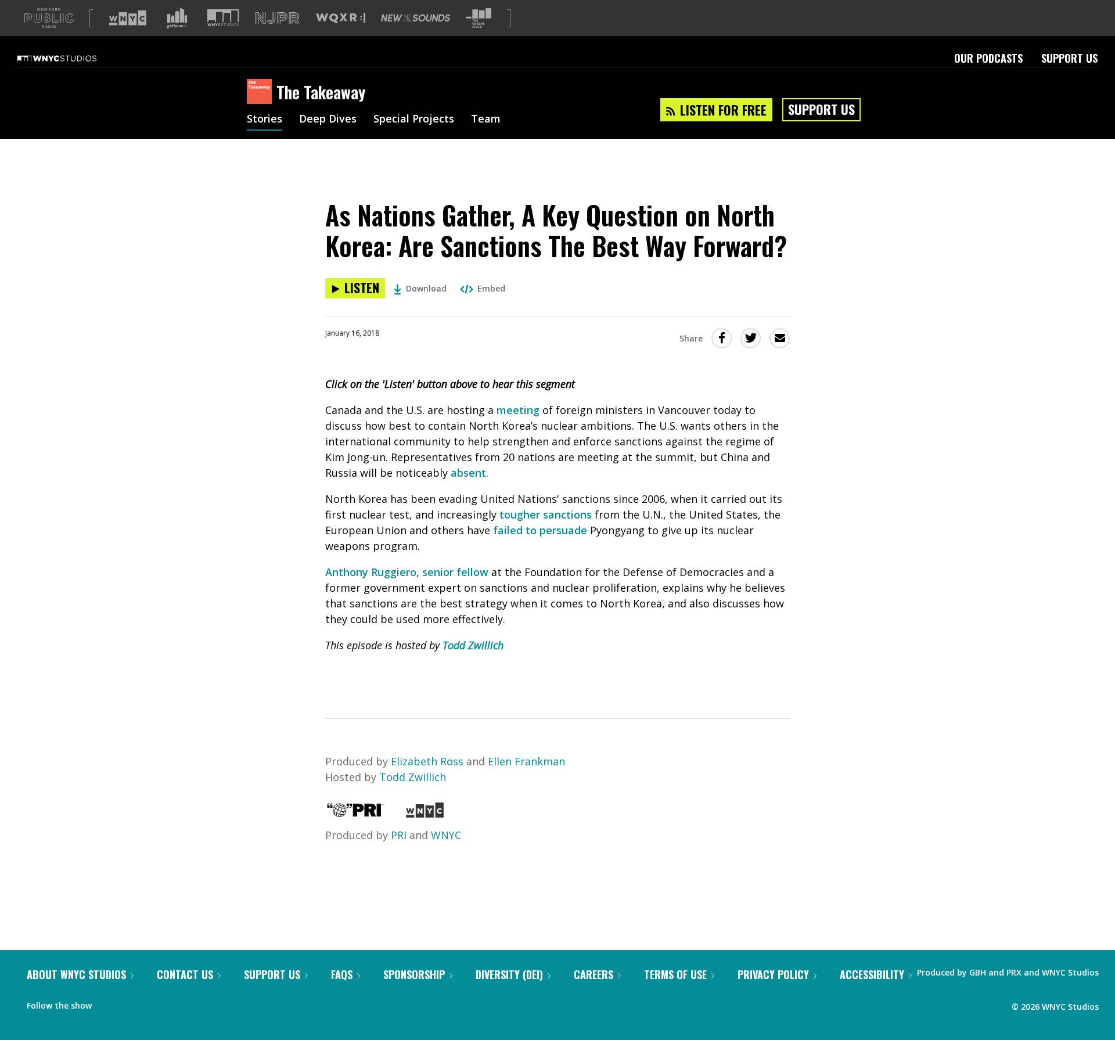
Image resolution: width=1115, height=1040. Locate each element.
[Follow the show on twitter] (131, 1003)
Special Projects (413, 119)
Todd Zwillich (473, 645)
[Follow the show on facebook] (108, 1003)
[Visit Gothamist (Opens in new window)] (177, 18)
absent (468, 473)
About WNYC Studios (76, 974)
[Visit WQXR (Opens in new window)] (340, 18)
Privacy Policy (773, 974)
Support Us (1069, 58)
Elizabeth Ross (427, 761)
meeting (518, 410)
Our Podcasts (988, 58)
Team (486, 119)
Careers (593, 974)
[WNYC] (425, 814)
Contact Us (185, 974)
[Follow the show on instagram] (153, 1003)
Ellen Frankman (526, 761)
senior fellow (455, 572)
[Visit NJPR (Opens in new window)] (277, 18)
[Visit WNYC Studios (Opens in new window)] (223, 17)
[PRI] (355, 814)
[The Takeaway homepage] (261, 92)
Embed (491, 288)
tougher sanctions (545, 514)
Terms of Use (675, 974)
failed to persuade (540, 530)
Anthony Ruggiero (370, 572)
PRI (399, 835)
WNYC (446, 835)
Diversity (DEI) (509, 974)
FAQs (342, 974)
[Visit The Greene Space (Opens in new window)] (478, 18)
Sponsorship (414, 974)
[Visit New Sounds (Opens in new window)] (415, 18)
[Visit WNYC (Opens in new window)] (127, 18)
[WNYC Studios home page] (71, 58)
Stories (264, 119)
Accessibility (872, 974)
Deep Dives (328, 119)
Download (426, 288)
